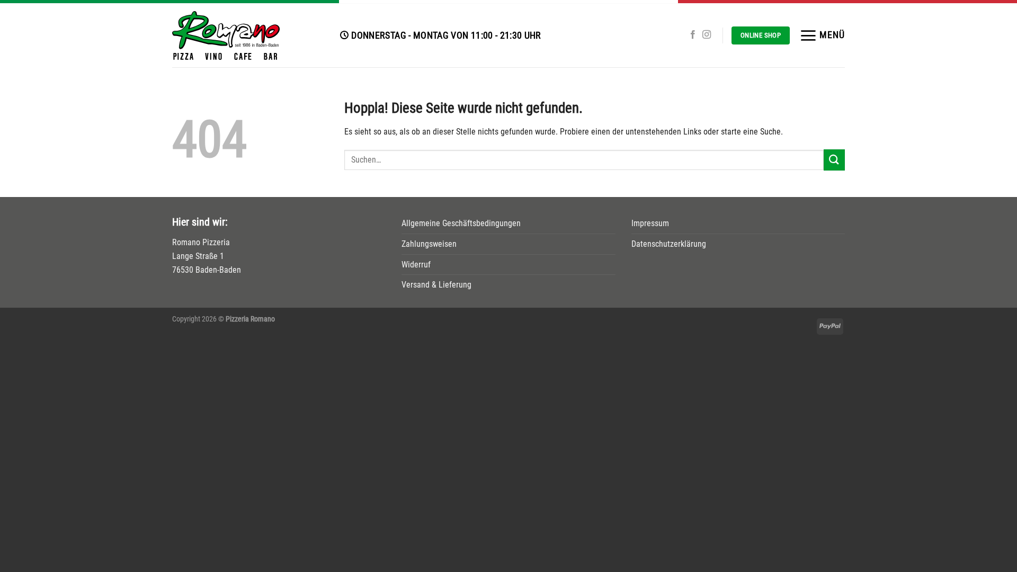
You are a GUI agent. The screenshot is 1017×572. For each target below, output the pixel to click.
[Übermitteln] (834, 159)
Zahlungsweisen (429, 244)
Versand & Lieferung (436, 285)
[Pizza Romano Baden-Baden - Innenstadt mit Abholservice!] (248, 35)
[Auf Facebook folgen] (693, 35)
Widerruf (416, 265)
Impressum (650, 223)
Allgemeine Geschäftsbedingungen (461, 223)
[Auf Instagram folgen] (706, 35)
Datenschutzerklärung (668, 244)
